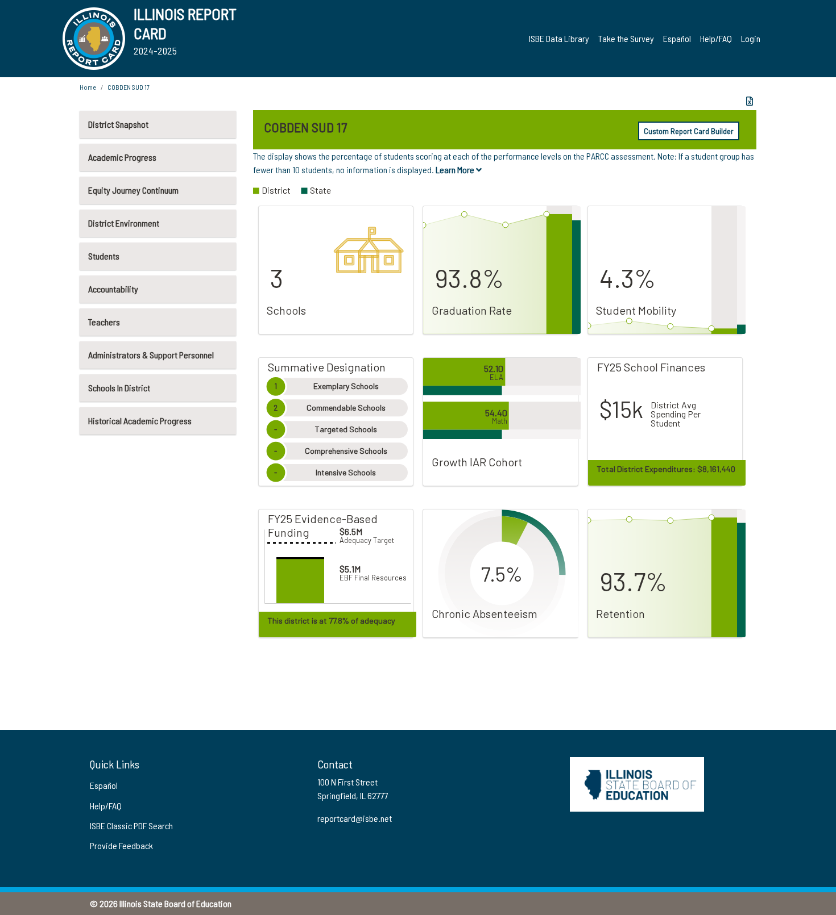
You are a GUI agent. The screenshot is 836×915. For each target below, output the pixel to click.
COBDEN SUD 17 (128, 87)
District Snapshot (118, 124)
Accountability (113, 288)
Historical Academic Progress (140, 420)
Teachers (104, 321)
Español (677, 38)
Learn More (456, 169)
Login (750, 38)
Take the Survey (626, 38)
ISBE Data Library (559, 38)
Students (103, 255)
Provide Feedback (121, 845)
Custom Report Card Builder (689, 131)
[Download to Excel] (749, 101)
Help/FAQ (716, 38)
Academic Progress (122, 157)
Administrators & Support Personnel (151, 354)
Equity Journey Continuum (133, 190)
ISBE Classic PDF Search (131, 825)
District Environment (123, 223)
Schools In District (119, 387)
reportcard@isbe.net (354, 818)
